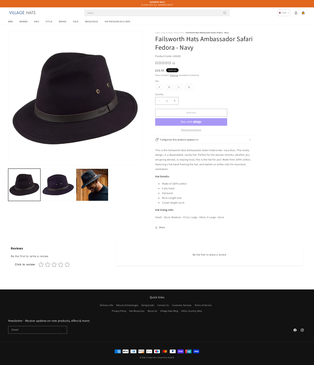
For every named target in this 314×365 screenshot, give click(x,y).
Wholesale (91, 21)
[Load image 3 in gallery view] (92, 185)
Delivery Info (106, 305)
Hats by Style (167, 32)
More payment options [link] (191, 129)
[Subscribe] (63, 330)
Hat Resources (136, 310)
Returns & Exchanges (127, 305)
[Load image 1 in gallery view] (24, 185)
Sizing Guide (147, 305)
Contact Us (163, 305)
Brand (62, 21)
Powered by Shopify (165, 357)
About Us (152, 310)
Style (49, 21)
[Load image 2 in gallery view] (58, 185)
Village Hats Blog (169, 310)
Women (23, 21)
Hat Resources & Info (117, 21)
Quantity (159, 94)
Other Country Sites (191, 310)
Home (157, 32)
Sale (75, 21)
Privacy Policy (119, 310)
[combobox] (157, 13)
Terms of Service (203, 305)
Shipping (174, 75)
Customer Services (182, 305)
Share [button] (162, 227)
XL (191, 87)
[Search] (224, 13)
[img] (163, 63)
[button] (303, 12)
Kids (36, 21)
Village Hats (151, 357)
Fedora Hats (179, 32)
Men (10, 21)
